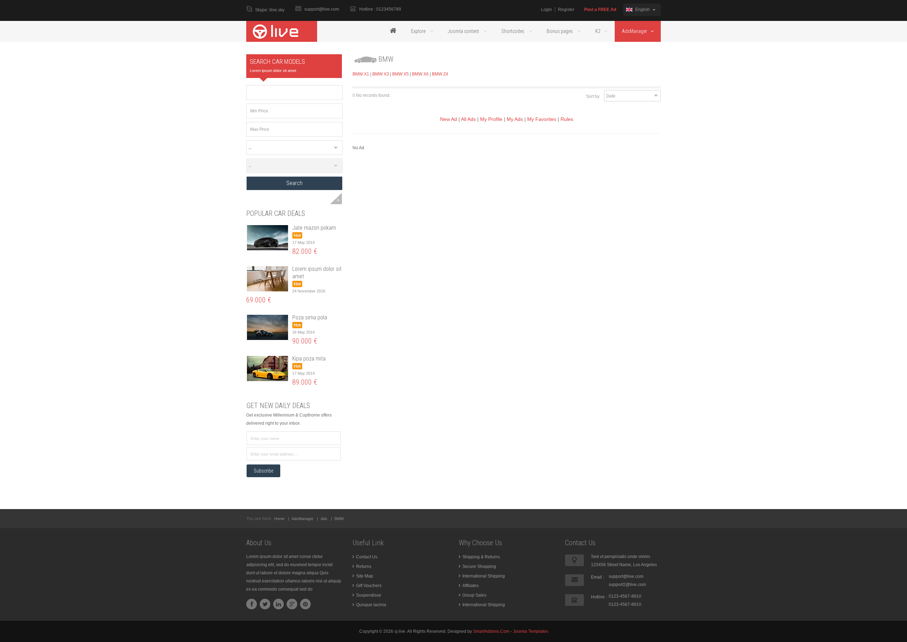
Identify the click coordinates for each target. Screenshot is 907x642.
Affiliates (470, 585)
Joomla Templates (530, 631)
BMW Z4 (440, 74)
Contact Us (366, 556)
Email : (597, 577)
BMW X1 (361, 74)
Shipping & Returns (481, 556)
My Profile (491, 119)
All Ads (468, 119)
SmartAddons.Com (491, 631)
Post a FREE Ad (600, 9)
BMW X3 (380, 74)
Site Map (364, 576)
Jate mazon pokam (314, 227)
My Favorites (541, 119)
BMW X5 (400, 74)
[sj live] (281, 31)
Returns (363, 566)
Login (546, 9)
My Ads (515, 119)
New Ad (448, 119)
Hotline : (599, 596)
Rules (566, 119)
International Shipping (483, 576)
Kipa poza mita (309, 358)
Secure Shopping (479, 566)
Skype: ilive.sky (270, 9)
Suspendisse (368, 595)
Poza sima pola (309, 317)
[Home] (393, 31)
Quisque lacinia (371, 604)
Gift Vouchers (369, 585)
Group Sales (474, 595)
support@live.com (321, 9)
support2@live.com (627, 584)
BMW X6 (420, 74)
